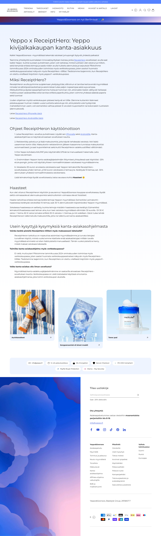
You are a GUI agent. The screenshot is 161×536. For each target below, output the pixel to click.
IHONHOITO (57, 8)
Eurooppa (143, 458)
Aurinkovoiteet (18, 337)
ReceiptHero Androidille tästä (29, 118)
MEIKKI (81, 8)
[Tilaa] (136, 395)
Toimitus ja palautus (98, 456)
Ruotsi (141, 454)
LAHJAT (114, 8)
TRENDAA (28, 8)
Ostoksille (116, 448)
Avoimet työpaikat (119, 459)
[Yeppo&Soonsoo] (40, 456)
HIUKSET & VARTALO (97, 8)
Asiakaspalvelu (96, 448)
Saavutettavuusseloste (121, 485)
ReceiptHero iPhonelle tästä (28, 113)
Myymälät (94, 452)
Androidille (85, 134)
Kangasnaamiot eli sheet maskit (74, 345)
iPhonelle (70, 134)
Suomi (141, 451)
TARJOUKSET (43, 8)
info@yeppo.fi (96, 423)
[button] (152, 10)
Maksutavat (94, 467)
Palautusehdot (118, 467)
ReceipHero (79, 60)
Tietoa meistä (117, 456)
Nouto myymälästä (98, 459)
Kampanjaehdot (118, 474)
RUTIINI (70, 8)
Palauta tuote (117, 471)
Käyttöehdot (117, 463)
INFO (52, 12)
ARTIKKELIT (29, 12)
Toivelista (94, 463)
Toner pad (112, 337)
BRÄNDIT (42, 12)
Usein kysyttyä (118, 452)
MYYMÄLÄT (64, 12)
